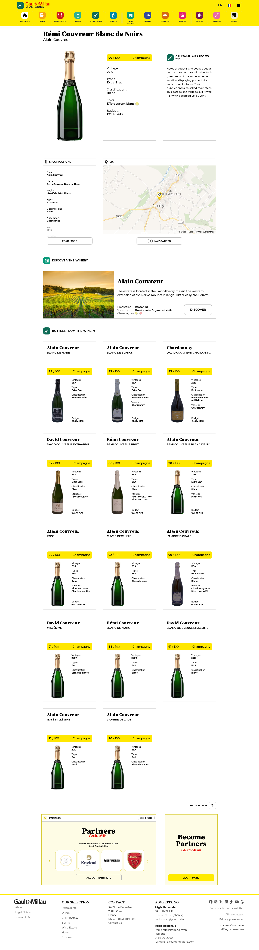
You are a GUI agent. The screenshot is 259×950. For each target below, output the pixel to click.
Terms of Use (23, 917)
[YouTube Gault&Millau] (237, 902)
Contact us (115, 922)
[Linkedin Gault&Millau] (226, 902)
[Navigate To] (159, 203)
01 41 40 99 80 (126, 919)
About (19, 907)
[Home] (38, 4)
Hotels (66, 932)
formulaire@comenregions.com (175, 941)
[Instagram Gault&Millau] (215, 902)
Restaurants (69, 907)
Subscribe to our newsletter (226, 908)
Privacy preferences (231, 919)
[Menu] (238, 5)
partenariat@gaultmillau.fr (171, 919)
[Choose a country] (229, 5)
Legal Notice (23, 912)
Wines (66, 912)
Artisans (67, 937)
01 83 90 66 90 (164, 937)
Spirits (66, 922)
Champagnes (70, 917)
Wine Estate (69, 927)
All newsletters (235, 914)
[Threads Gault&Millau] (242, 902)
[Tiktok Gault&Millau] (231, 902)
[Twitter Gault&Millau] (221, 902)
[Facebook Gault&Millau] (210, 902)
